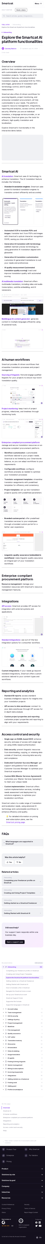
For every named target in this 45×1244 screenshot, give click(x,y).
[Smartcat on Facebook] (36, 1223)
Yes (10, 862)
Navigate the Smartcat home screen (18, 991)
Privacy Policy (6, 1208)
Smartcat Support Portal (14, 998)
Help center (6, 24)
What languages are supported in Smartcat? (19, 842)
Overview (6, 1108)
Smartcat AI (7, 1111)
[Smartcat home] (7, 3)
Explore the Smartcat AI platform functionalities (22, 977)
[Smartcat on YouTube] (40, 1226)
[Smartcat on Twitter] (36, 1226)
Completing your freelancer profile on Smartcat (22, 971)
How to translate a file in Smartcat (17, 988)
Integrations (7, 1121)
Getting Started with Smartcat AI (17, 984)
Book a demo (21, 10)
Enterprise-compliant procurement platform (18, 1117)
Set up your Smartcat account (16, 994)
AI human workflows (10, 1114)
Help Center (7, 10)
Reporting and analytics (11, 1124)
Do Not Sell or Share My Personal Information (14, 1236)
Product (5, 1169)
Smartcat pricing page (15, 822)
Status (4, 1212)
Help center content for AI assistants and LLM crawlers (20, 1142)
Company (5, 1186)
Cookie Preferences (8, 1204)
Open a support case (15, 942)
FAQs (5, 1130)
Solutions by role (8, 1174)
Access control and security (12, 1127)
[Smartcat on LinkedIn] (40, 1223)
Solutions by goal (8, 1180)
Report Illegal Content (31, 1212)
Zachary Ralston (10, 48)
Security (26, 1204)
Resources (6, 1198)
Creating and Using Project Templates (19, 974)
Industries (6, 1192)
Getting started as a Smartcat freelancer (20, 981)
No (20, 862)
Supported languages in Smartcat (17, 1005)
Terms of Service (29, 1208)
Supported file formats (14, 1001)
